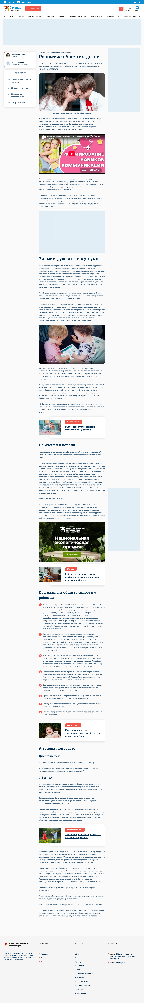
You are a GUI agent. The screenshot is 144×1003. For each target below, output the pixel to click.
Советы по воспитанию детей (61, 53)
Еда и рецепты (34, 16)
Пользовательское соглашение (53, 962)
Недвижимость (113, 16)
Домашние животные (77, 16)
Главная (42, 53)
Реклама (44, 958)
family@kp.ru (121, 962)
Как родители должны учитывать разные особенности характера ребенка (82, 733)
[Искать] (121, 9)
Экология (79, 989)
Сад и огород (96, 16)
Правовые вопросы (132, 16)
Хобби (61, 16)
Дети (11, 16)
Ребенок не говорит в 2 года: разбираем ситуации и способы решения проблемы (82, 577)
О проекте (44, 954)
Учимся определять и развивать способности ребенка (83, 836)
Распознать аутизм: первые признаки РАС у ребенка (80, 428)
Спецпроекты (80, 993)
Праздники (49, 16)
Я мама (21, 16)
